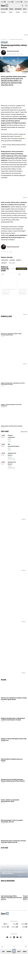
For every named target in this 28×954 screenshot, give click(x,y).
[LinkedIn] (14, 937)
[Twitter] (10, 937)
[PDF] (11, 252)
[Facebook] (7, 937)
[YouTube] (17, 937)
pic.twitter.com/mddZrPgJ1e (13, 140)
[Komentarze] (14, 946)
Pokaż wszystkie (12, 262)
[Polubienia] (2, 946)
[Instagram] (20, 937)
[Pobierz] (22, 54)
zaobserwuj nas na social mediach (11, 237)
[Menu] (26, 5)
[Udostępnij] (25, 946)
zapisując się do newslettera (17, 235)
